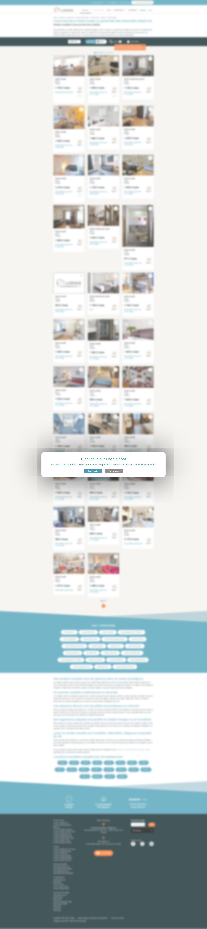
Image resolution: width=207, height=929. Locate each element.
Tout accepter (93, 471)
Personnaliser (114, 471)
